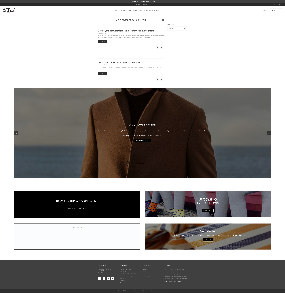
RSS (163, 20)
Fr (149, 4)
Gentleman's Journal (125, 282)
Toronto (144, 271)
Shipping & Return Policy (126, 276)
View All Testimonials (142, 139)
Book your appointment (125, 269)
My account (137, 4)
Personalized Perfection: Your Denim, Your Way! (119, 62)
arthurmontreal (80, 230)
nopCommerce (153, 290)
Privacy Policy (123, 271)
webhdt (165, 290)
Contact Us (82, 209)
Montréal (144, 269)
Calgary (144, 273)
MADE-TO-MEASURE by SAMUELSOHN (129, 273)
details (101, 41)
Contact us (122, 280)
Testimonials (123, 278)
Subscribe (208, 240)
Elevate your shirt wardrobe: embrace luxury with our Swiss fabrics (127, 31)
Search (184, 28)
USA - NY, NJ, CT (146, 276)
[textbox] (177, 28)
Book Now (71, 209)
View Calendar (207, 210)
